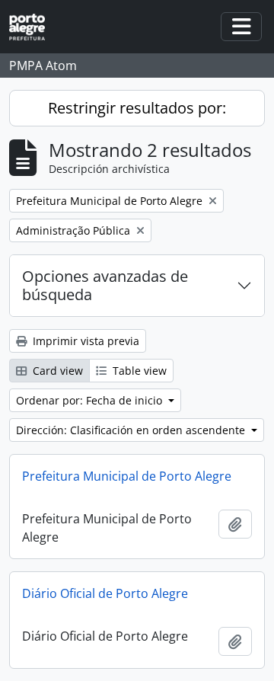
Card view (56, 370)
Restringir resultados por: (137, 108)
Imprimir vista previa (84, 341)
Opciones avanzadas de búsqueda (105, 285)
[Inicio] (33, 27)
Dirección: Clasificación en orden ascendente (132, 430)
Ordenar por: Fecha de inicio (90, 400)
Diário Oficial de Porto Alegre (105, 593)
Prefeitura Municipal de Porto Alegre (126, 476)
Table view (138, 370)
